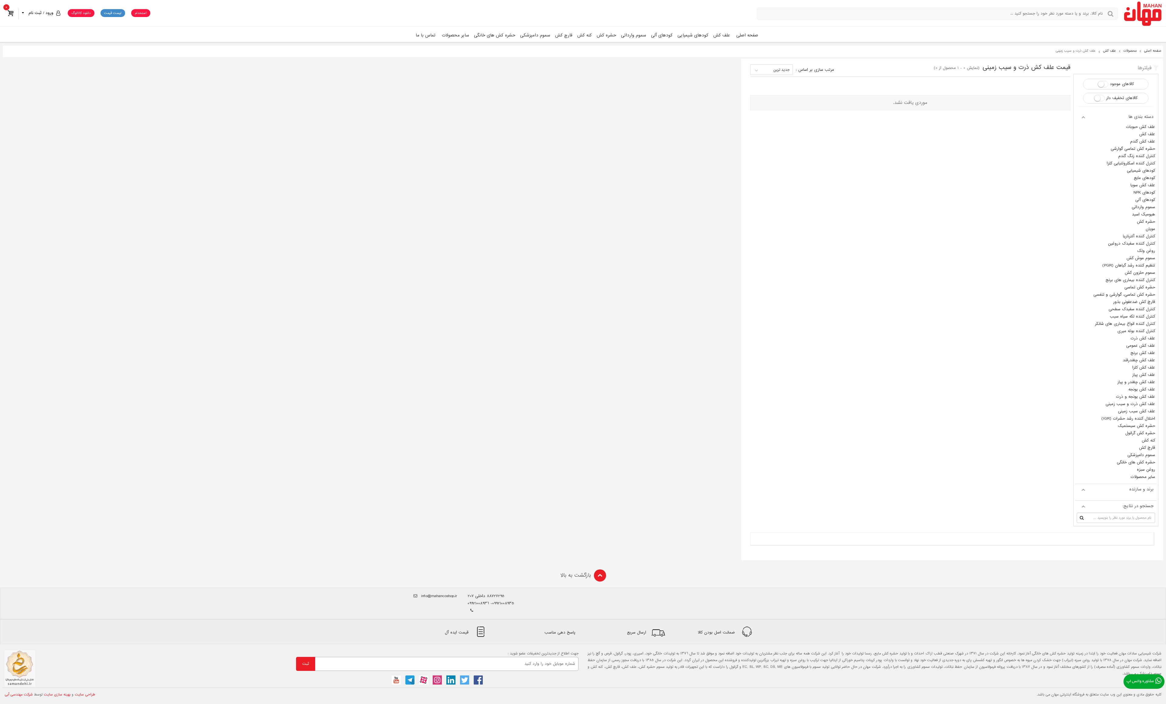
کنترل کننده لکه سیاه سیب (1132, 316)
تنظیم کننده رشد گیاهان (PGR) (1128, 265)
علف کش (721, 35)
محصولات (1130, 50)
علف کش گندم (1142, 141)
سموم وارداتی (633, 35)
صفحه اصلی (747, 35)
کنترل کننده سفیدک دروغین (1131, 243)
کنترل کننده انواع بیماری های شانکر (1125, 324)
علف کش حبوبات (1140, 127)
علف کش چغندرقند (1139, 360)
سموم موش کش (1141, 258)
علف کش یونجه (1141, 389)
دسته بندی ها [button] (1141, 117)
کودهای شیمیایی (692, 35)
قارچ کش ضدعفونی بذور (1134, 302)
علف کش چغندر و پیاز (1136, 382)
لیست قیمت (112, 13)
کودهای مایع (1144, 178)
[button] (40, 13)
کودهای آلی (662, 35)
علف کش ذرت (1142, 338)
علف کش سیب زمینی (1136, 411)
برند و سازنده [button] (1141, 489)
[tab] (1116, 117)
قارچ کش (563, 35)
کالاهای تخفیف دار (1121, 98)
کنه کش (584, 35)
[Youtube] (396, 680)
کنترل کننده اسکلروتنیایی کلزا (1131, 163)
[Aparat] (424, 680)
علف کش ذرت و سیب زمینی (1130, 404)
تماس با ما (425, 35)
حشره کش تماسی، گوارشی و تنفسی (1124, 294)
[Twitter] (465, 680)
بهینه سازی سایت (57, 694)
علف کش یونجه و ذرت (1135, 397)
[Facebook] (478, 680)
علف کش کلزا (1143, 367)
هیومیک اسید (1143, 214)
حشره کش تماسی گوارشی (1133, 149)
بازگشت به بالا (575, 575)
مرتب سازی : (815, 70)
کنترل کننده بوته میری (1136, 331)
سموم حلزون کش (1140, 273)
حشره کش (606, 35)
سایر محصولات (455, 35)
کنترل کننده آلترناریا (1139, 236)
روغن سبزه (1146, 469)
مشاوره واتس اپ (1140, 681)
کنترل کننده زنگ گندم (1136, 156)
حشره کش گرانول (1140, 433)
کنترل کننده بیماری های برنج (1130, 280)
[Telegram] (410, 680)
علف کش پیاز (1143, 375)
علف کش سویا (1142, 185)
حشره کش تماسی (1139, 287)
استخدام (141, 13)
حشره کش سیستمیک (1136, 426)
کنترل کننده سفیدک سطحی (1132, 309)
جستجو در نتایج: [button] (1138, 506)
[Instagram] (437, 680)
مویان (1150, 229)
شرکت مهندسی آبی (19, 694)
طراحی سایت (85, 694)
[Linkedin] (451, 680)
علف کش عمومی (1140, 346)
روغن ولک (1146, 251)
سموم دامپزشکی (535, 35)
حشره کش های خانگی (494, 35)
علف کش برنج (1142, 353)
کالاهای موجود (1122, 84)
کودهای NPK (1144, 192)
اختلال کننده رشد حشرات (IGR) (1128, 418)
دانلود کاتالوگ (81, 13)
